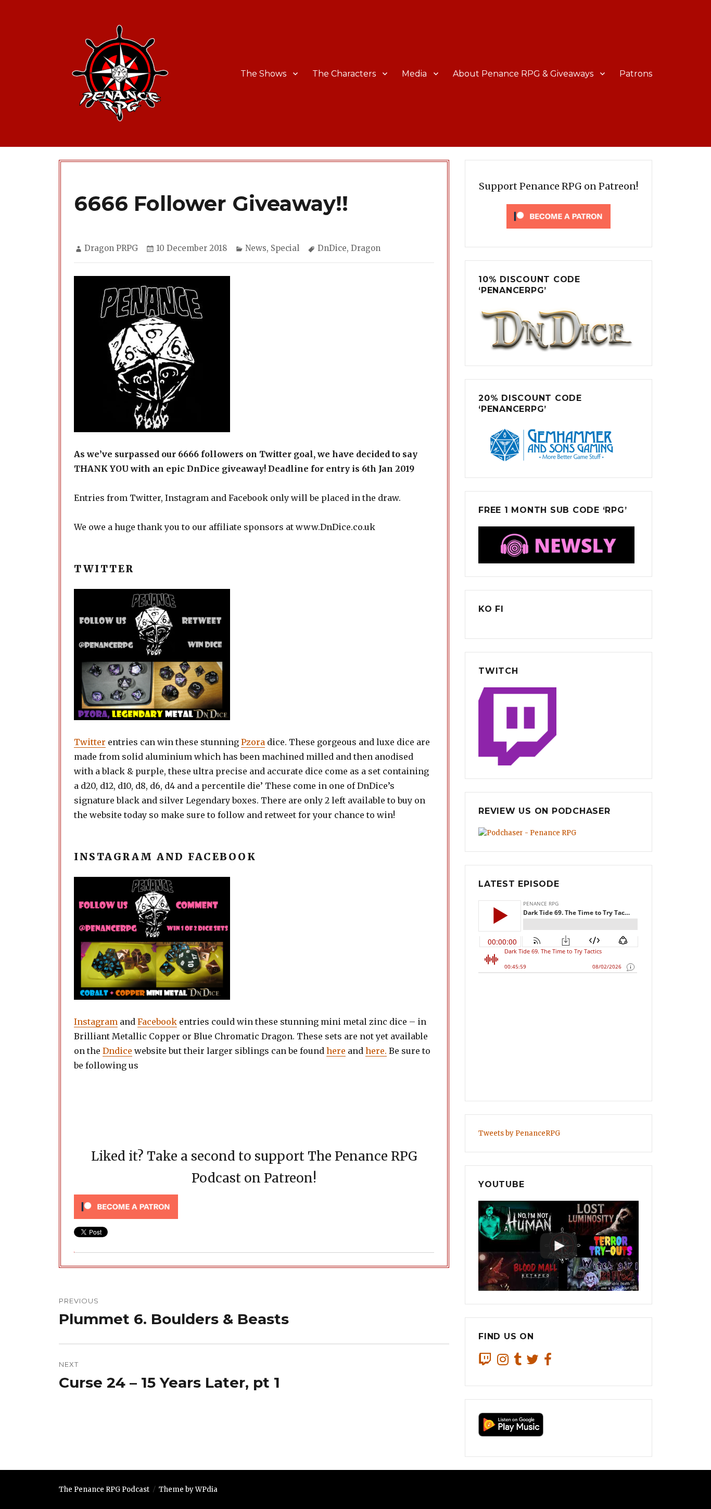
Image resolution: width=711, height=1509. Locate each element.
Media (414, 74)
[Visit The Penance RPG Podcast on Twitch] (485, 1361)
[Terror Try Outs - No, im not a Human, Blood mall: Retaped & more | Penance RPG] (558, 1246)
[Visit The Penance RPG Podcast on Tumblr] (518, 1361)
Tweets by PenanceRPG (519, 1133)
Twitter (90, 742)
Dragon (365, 248)
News (255, 248)
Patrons (635, 74)
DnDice (332, 248)
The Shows (263, 74)
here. (376, 1051)
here (336, 1051)
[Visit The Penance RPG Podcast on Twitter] (532, 1361)
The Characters (344, 74)
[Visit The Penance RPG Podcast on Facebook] (548, 1361)
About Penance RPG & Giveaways (523, 74)
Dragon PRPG (111, 248)
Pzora (253, 742)
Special (285, 248)
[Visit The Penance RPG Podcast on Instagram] (503, 1361)
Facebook (157, 1021)
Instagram (96, 1021)
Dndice (117, 1051)
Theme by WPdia (188, 1489)
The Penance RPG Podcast (104, 1489)
